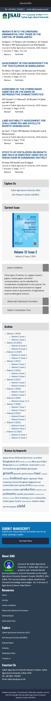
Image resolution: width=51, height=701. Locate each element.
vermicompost (9, 507)
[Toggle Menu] (46, 3)
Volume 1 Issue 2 (18, 340)
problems (16, 490)
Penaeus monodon (38, 485)
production (28, 489)
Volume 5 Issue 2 (18, 395)
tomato (18, 501)
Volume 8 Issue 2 (18, 420)
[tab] (25, 268)
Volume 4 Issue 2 (18, 386)
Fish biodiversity (9, 469)
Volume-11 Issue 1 (19, 355)
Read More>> (26, 586)
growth (8, 473)
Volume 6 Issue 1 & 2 (20, 401)
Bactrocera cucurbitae (32, 458)
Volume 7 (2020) (14, 404)
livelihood (16, 478)
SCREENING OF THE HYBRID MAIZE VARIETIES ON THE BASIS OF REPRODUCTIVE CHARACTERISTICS (23, 92)
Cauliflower (23, 465)
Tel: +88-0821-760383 (13, 9)
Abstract (7, 54)
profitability (9, 494)
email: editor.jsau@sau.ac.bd (37, 9)
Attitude (19, 458)
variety (42, 501)
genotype (22, 468)
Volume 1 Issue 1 (18, 337)
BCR (17, 462)
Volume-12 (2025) (14, 432)
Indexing (5, 648)
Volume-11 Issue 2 (19, 358)
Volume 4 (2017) (14, 380)
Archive (5, 600)
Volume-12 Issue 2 (25, 251)
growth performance (24, 474)
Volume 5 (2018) (14, 389)
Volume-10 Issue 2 (19, 349)
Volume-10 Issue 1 (19, 346)
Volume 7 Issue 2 (18, 410)
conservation (34, 465)
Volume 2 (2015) (14, 361)
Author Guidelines (9, 605)
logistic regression (30, 479)
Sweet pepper (8, 501)
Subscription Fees (9, 621)
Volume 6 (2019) (14, 398)
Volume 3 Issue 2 (18, 377)
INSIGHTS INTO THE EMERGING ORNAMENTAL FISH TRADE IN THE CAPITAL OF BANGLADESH (21, 34)
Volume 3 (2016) (14, 371)
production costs (40, 490)
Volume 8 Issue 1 (18, 416)
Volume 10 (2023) (14, 343)
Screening (24, 498)
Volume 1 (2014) (14, 334)
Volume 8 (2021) (14, 413)
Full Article (19, 54)
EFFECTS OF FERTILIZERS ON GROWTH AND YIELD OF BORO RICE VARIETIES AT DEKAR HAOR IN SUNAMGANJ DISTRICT (24, 155)
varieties (35, 501)
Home (4, 595)
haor (37, 473)
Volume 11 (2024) (14, 352)
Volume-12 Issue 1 (19, 435)
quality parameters (26, 494)
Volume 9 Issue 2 (18, 429)
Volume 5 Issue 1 (18, 392)
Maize (40, 479)
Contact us (6, 659)
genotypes (32, 469)
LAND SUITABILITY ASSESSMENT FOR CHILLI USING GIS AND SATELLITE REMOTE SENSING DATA (23, 123)
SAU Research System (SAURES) (25, 195)
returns (12, 498)
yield (21, 506)
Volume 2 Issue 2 (18, 367)
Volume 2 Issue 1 (18, 364)
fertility (42, 465)
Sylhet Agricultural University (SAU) (25, 190)
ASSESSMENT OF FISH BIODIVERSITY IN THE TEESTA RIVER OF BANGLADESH (25, 65)
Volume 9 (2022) (14, 423)
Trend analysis (26, 501)
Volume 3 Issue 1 (18, 374)
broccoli (15, 465)
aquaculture (8, 458)
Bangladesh (9, 461)
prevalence (7, 490)
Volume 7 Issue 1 (18, 407)
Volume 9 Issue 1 (18, 426)
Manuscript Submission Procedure (15, 611)
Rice (17, 498)
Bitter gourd (37, 462)
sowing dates (40, 498)
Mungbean (23, 482)
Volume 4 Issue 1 (18, 383)
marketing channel (10, 482)
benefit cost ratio (25, 462)
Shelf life (31, 498)
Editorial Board (7, 616)
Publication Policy (9, 653)
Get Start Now (25, 541)
